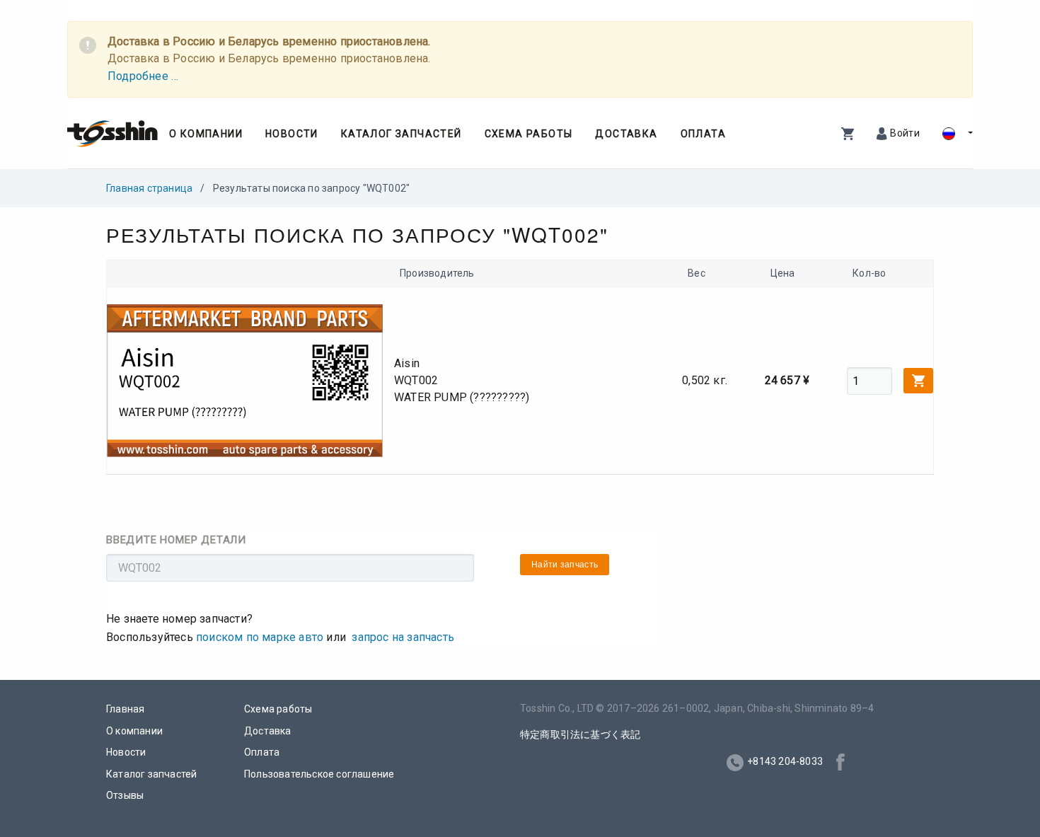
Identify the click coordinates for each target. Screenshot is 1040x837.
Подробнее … (143, 76)
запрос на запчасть (403, 637)
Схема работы (529, 133)
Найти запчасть (564, 565)
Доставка (626, 133)
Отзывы (125, 795)
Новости (291, 133)
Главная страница (149, 188)
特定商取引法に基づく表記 (580, 734)
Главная (125, 709)
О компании (206, 133)
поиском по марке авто (259, 637)
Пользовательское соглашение (319, 774)
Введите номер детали (176, 539)
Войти (905, 133)
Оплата (703, 133)
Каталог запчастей (401, 133)
